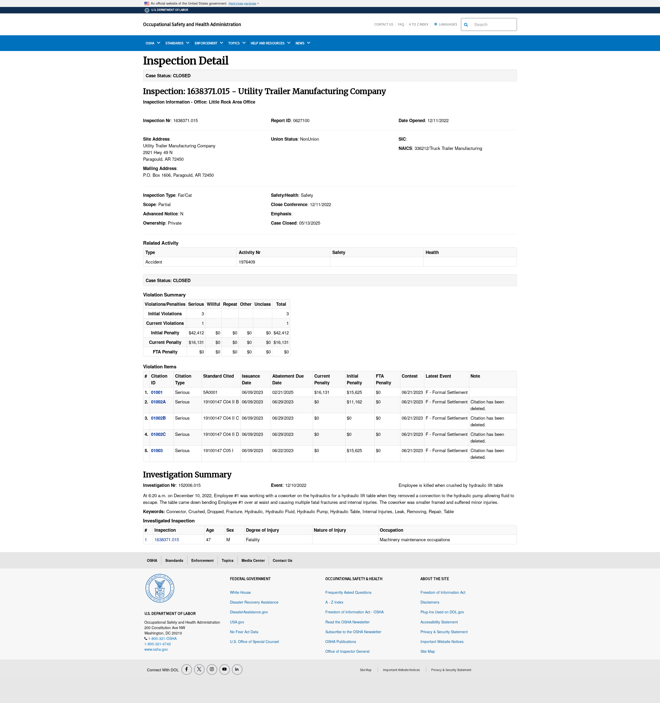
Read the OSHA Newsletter (347, 621)
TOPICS (234, 43)
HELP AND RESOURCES (268, 43)
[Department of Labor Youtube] (224, 669)
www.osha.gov (156, 649)
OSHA (150, 43)
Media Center (253, 560)
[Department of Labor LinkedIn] (237, 669)
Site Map (427, 651)
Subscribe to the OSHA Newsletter (353, 631)
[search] (466, 24)
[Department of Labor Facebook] (186, 669)
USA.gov (237, 621)
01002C (158, 434)
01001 (157, 392)
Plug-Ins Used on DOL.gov (442, 611)
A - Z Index (334, 602)
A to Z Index (418, 24)
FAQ (401, 24)
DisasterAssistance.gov (249, 611)
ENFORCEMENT (206, 43)
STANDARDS (175, 43)
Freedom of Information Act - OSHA (354, 611)
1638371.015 (166, 539)
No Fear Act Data (244, 631)
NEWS (300, 43)
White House (240, 592)
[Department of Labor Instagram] (212, 669)
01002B (158, 418)
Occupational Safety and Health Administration (192, 24)
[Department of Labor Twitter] (199, 669)
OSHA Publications (340, 641)
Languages (447, 24)
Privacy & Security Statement (444, 631)
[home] (159, 587)
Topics (228, 560)
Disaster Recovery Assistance (254, 602)
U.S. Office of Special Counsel (254, 641)
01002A (158, 402)
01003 (157, 450)
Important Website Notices (442, 641)
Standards (174, 560)
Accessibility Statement (439, 621)
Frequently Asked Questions (348, 592)
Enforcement (202, 560)
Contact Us (383, 24)
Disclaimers (429, 602)
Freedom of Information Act (442, 592)
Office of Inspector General (347, 651)
